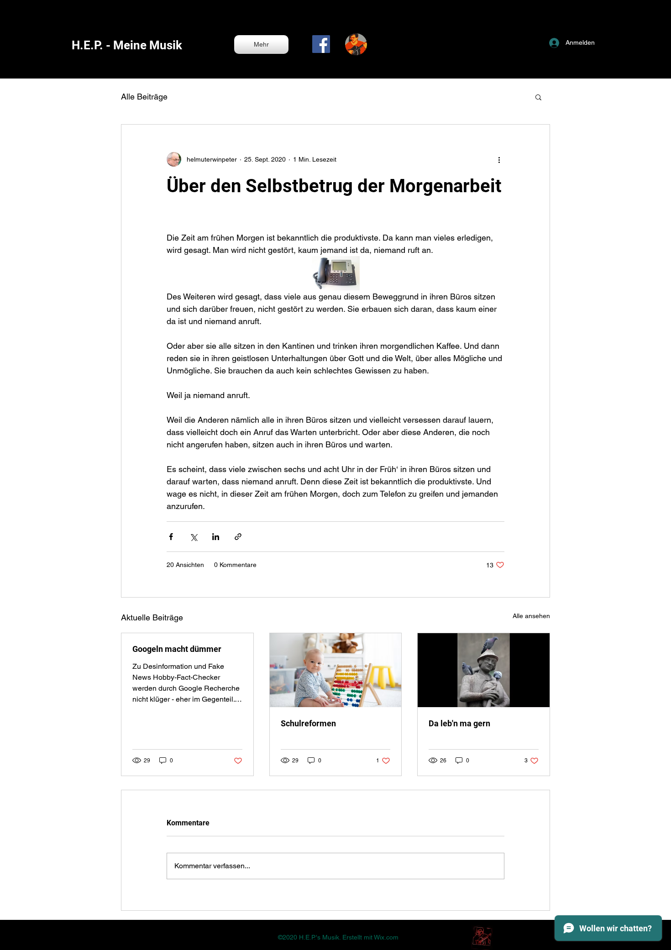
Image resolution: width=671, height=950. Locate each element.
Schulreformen (308, 723)
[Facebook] (321, 44)
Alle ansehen (531, 615)
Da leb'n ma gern (459, 723)
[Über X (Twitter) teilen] (193, 536)
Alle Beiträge (144, 96)
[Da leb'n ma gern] (484, 670)
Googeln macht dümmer (176, 649)
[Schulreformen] (336, 670)
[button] (538, 96)
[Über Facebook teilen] (171, 536)
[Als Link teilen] (238, 536)
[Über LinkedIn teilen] (215, 536)
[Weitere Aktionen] (498, 159)
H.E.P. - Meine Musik (127, 45)
